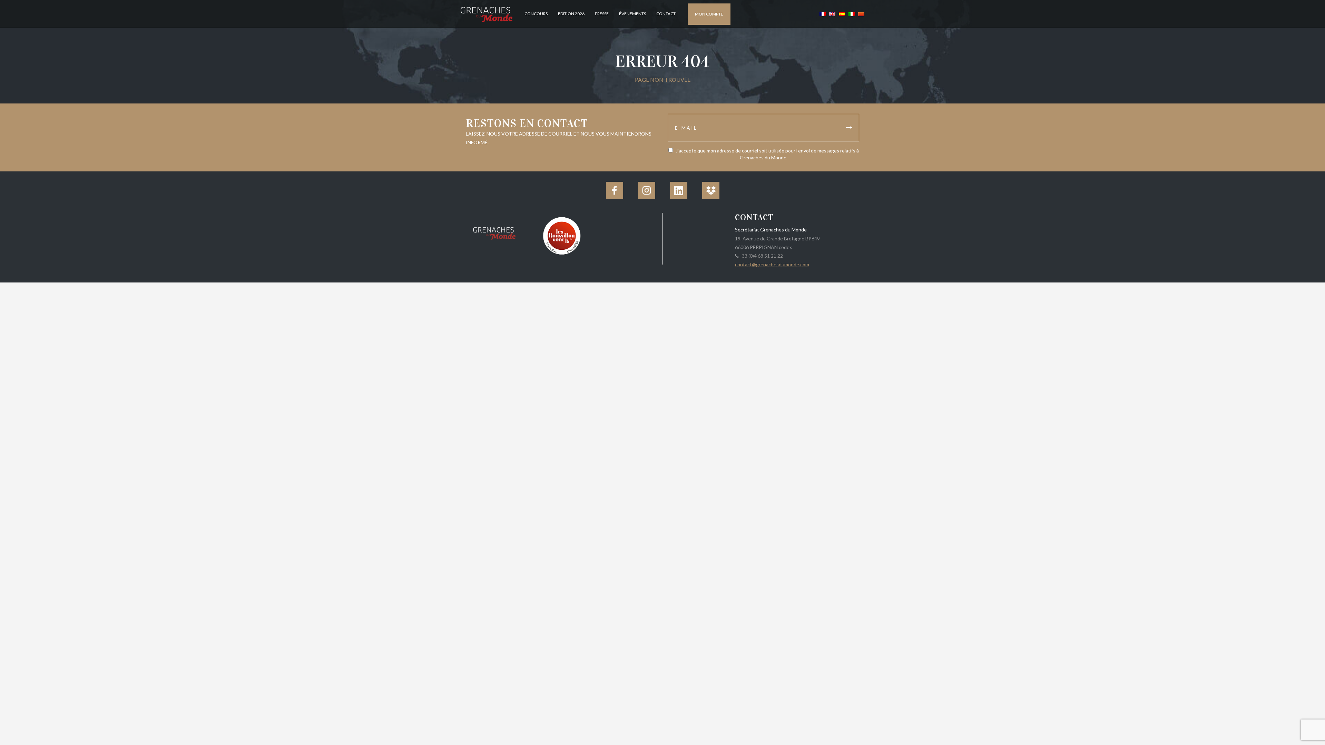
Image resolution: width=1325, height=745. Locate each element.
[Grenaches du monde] (494, 232)
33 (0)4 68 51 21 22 (761, 256)
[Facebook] (614, 190)
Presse (602, 13)
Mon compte (709, 14)
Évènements (632, 13)
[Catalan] (860, 14)
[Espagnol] (842, 14)
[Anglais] (832, 14)
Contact (666, 13)
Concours (536, 13)
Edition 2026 (571, 13)
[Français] (822, 14)
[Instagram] (646, 190)
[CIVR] (561, 235)
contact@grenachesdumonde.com (772, 264)
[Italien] (851, 14)
